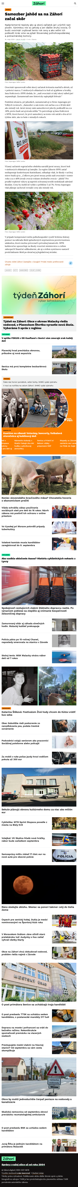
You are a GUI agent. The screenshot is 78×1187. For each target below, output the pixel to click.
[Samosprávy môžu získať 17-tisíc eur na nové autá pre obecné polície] (64, 855)
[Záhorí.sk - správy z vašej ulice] (39, 3)
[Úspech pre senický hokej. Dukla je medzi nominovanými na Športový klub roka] (64, 921)
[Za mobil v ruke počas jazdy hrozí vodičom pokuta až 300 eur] (64, 758)
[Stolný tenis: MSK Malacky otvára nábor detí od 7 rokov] (64, 657)
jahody (8, 270)
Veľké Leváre (35, 270)
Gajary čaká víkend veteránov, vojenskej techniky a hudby (59, 443)
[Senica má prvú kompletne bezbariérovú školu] (64, 368)
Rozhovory (6, 708)
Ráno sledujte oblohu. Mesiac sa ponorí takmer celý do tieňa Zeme (38, 908)
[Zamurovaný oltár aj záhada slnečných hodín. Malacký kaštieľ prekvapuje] (64, 625)
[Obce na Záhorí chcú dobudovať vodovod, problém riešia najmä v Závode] (64, 953)
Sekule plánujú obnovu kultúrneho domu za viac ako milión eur (37, 811)
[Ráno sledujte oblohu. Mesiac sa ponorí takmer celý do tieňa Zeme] (39, 884)
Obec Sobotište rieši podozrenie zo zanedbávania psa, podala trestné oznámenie (21, 726)
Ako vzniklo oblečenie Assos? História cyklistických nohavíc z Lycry (38, 560)
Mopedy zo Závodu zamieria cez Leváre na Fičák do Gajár (36, 443)
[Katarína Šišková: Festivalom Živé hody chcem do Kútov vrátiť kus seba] (39, 686)
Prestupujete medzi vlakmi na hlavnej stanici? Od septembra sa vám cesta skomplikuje (22, 1048)
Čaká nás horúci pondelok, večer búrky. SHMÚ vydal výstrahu (30, 382)
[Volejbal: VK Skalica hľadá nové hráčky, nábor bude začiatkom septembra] (64, 839)
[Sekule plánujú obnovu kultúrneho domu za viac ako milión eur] (39, 787)
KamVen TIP (7, 430)
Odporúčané (8, 317)
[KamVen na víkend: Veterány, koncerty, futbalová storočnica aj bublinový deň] (39, 408)
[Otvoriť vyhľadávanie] (75, 3)
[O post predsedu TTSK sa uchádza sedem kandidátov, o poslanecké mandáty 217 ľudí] (64, 1015)
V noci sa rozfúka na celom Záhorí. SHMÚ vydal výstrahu (28, 385)
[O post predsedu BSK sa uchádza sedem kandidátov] (64, 1129)
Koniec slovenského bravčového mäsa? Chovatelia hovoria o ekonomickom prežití (36, 499)
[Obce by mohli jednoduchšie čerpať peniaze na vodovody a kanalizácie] (39, 1076)
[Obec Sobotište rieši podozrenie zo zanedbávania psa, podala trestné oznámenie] (64, 726)
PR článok (5, 334)
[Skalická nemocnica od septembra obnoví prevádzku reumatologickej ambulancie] (64, 1113)
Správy (8, 9)
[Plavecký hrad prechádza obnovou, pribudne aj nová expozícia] (64, 352)
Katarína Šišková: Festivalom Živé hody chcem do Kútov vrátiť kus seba (38, 713)
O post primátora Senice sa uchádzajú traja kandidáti (34, 1004)
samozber (24, 270)
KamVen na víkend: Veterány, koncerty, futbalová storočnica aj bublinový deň (32, 434)
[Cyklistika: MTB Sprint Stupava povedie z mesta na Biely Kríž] (64, 823)
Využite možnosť (16, 1173)
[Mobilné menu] (3, 3)
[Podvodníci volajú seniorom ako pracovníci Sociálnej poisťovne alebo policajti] (64, 742)
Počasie (6, 379)
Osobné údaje (38, 1173)
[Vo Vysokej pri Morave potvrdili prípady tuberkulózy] (64, 528)
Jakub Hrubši (20, 39)
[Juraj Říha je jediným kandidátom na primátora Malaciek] (64, 1145)
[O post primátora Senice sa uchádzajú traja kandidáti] (39, 982)
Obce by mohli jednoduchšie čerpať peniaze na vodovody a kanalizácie (37, 1100)
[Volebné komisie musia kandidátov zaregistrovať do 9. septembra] (64, 544)
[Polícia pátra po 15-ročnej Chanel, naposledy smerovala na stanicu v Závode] (64, 641)
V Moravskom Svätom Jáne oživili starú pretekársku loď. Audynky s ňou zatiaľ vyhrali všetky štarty (23, 937)
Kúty (15, 270)
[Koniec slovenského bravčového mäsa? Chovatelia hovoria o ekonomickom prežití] (39, 475)
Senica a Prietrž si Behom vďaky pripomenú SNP (13, 443)
